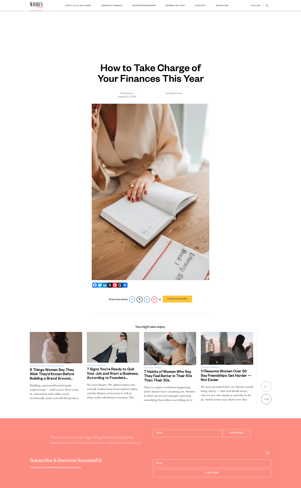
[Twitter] (99, 285)
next (266, 399)
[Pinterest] (114, 285)
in (147, 300)
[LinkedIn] (104, 285)
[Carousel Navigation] (262, 391)
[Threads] (119, 285)
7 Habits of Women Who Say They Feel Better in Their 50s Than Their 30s (168, 376)
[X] (109, 285)
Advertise (222, 6)
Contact (200, 6)
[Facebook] (94, 285)
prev (266, 386)
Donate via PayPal (177, 299)
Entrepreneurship (144, 6)
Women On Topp (175, 6)
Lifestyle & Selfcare (78, 6)
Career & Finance (112, 6)
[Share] (124, 285)
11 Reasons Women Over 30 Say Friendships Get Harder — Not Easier (226, 376)
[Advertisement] (150, 35)
